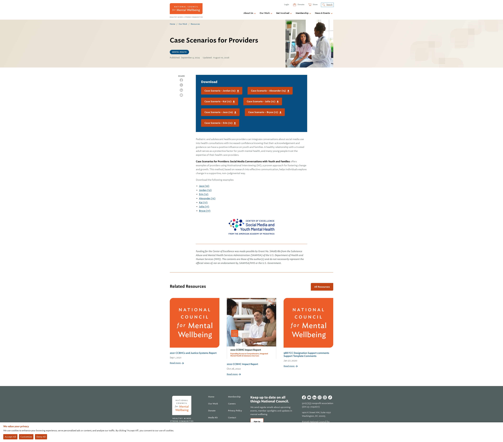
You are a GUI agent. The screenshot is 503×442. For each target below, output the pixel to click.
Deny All (41, 436)
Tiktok (330, 397)
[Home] (186, 10)
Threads (325, 397)
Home (172, 24)
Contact (232, 417)
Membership (302, 13)
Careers (232, 403)
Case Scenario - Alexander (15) (269, 90)
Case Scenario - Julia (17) (261, 101)
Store (315, 4)
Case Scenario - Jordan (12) (220, 90)
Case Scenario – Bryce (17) (263, 112)
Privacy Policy (235, 410)
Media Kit (213, 417)
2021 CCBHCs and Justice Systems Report (193, 355)
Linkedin (314, 397)
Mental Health (179, 52)
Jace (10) (204, 185)
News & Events (322, 13)
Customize (26, 436)
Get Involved (282, 13)
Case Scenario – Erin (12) (218, 123)
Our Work (265, 13)
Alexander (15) (207, 198)
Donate (300, 4)
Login (286, 4)
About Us (248, 13)
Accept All (10, 436)
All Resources (322, 286)
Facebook (304, 397)
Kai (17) (203, 202)
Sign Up (257, 421)
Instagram (320, 397)
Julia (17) (204, 206)
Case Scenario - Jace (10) (219, 112)
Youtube (309, 397)
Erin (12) (203, 194)
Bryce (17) (205, 210)
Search (329, 4)
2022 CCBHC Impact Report (242, 366)
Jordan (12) (205, 190)
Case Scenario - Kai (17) (218, 101)
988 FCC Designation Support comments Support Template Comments (306, 356)
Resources (195, 24)
